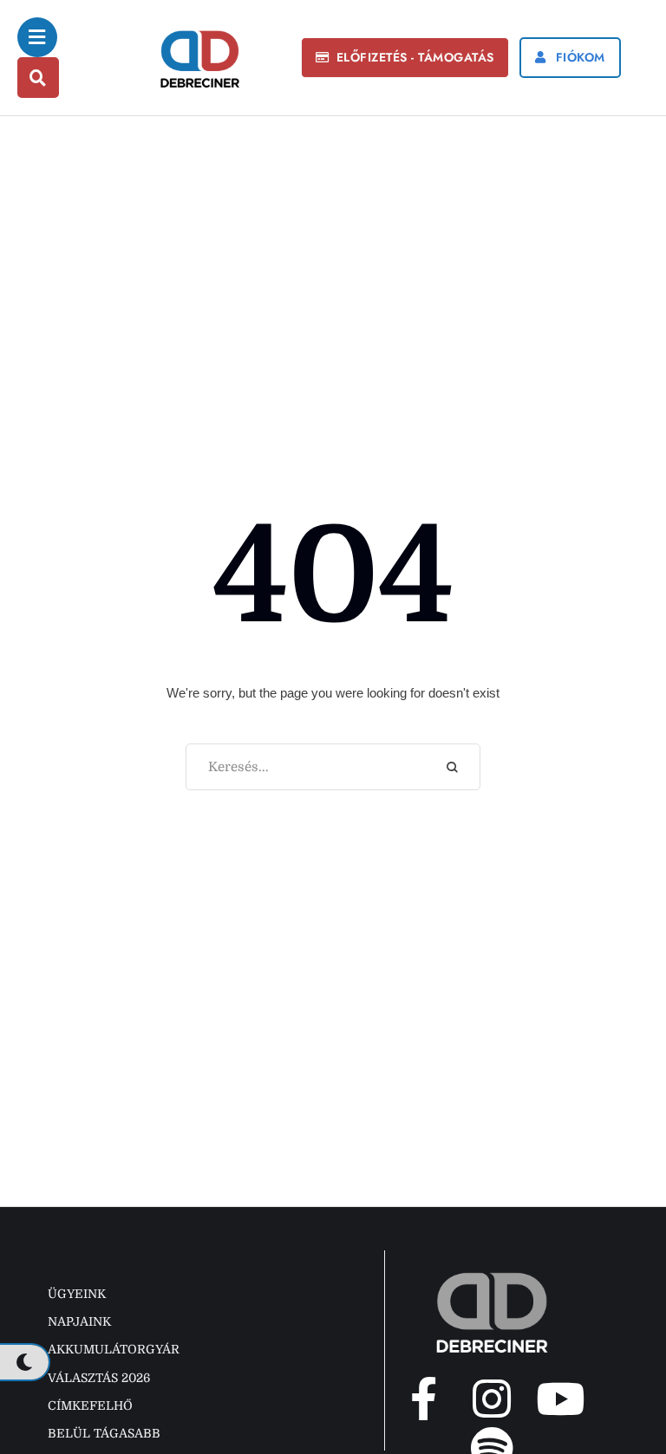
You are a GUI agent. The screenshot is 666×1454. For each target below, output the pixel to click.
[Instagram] (491, 1398)
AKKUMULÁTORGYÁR (114, 1349)
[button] (405, 58)
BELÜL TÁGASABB (104, 1433)
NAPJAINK (79, 1321)
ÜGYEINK (77, 1294)
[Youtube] (560, 1398)
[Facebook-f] (423, 1398)
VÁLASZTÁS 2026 (99, 1378)
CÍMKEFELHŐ (90, 1405)
